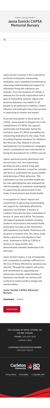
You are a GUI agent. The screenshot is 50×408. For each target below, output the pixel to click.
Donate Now (11, 309)
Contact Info (25, 340)
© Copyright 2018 (37, 374)
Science (20, 299)
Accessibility (23, 374)
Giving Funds (28, 17)
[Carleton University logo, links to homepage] (25, 366)
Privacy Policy (11, 374)
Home (17, 17)
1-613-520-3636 (29, 337)
